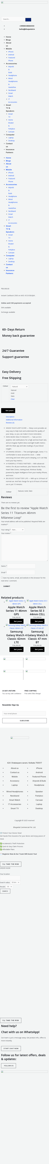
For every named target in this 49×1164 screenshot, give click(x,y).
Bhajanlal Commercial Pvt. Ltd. (24, 827)
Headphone (12, 75)
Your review (6, 533)
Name (4, 566)
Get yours (10, 410)
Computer (10, 135)
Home (8, 158)
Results (2, 886)
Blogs (8, 161)
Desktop (11, 261)
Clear (13, 399)
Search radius (5, 882)
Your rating (6, 530)
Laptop (11, 138)
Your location (5, 874)
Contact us (9, 145)
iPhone (10, 52)
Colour (5, 386)
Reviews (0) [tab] (10, 423)
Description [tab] (10, 417)
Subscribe (24, 721)
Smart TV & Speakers (10, 108)
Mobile (9, 49)
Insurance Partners (10, 151)
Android (11, 55)
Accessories (11, 63)
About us (8, 44)
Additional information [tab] (14, 420)
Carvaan (11, 253)
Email (3, 572)
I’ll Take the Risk (10, 864)
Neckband (12, 90)
